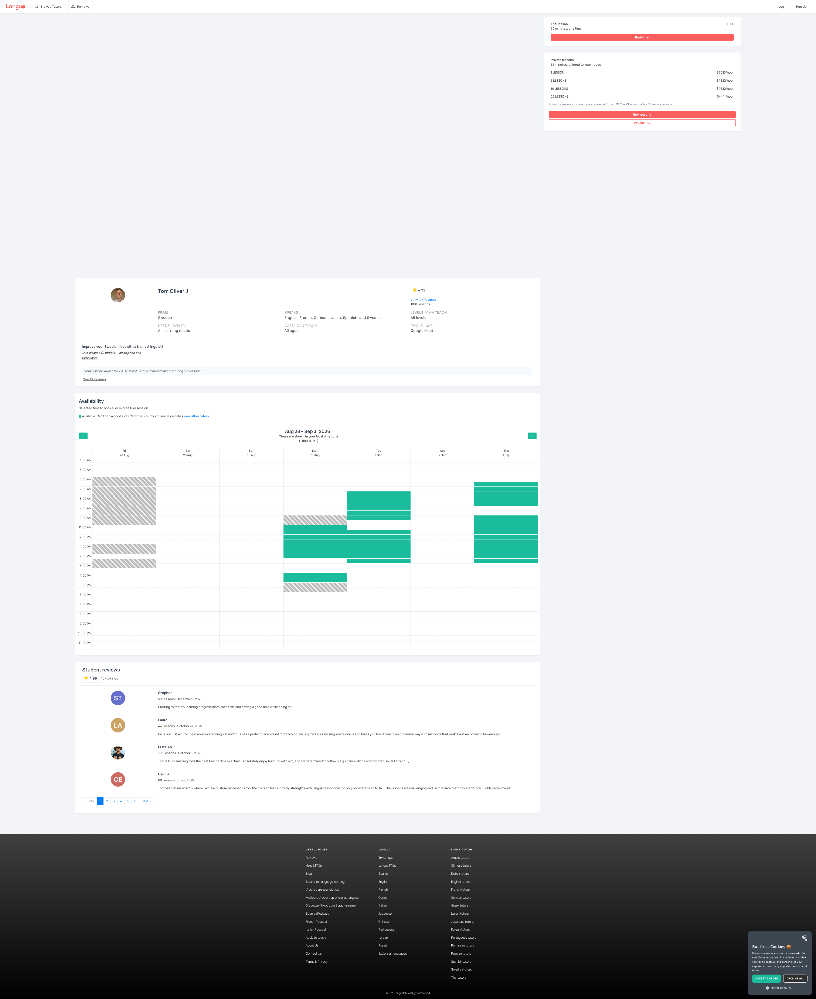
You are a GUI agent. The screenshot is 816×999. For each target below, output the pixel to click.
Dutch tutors (460, 873)
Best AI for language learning (325, 882)
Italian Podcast (316, 929)
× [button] (806, 940)
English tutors (460, 882)
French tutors (460, 889)
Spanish (383, 873)
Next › (146, 801)
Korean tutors (460, 929)
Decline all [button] (795, 978)
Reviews (311, 858)
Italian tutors (460, 913)
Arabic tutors (460, 858)
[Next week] (532, 436)
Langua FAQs (387, 865)
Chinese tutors (461, 865)
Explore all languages (392, 953)
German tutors (461, 897)
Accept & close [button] (766, 978)
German (383, 897)
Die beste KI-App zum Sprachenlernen (331, 905)
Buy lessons (642, 114)
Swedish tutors (461, 969)
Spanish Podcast (317, 913)
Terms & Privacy (316, 961)
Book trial (642, 37)
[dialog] (780, 963)
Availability (642, 123)
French (383, 889)
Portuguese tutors (463, 937)
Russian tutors (461, 953)
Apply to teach (316, 937)
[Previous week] (83, 436)
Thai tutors (458, 977)
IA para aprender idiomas (322, 889)
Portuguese (386, 929)
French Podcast (316, 922)
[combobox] (805, 937)
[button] (90, 358)
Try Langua (385, 858)
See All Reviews (94, 379)
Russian (383, 945)
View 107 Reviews (423, 300)
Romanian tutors (462, 945)
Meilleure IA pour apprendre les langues (332, 897)
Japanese (385, 913)
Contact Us (314, 953)
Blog (309, 873)
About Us (312, 945)
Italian (382, 905)
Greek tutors (459, 905)
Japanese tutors (462, 922)
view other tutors (196, 416)
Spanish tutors (461, 961)
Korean (383, 937)
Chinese (384, 922)
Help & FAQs (314, 865)
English (383, 882)
